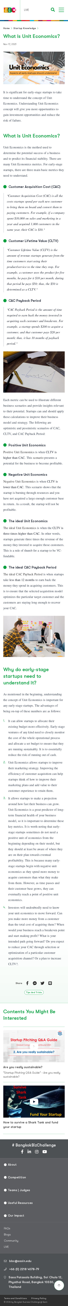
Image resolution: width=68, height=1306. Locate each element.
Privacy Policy (38, 1298)
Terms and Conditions (15, 1298)
